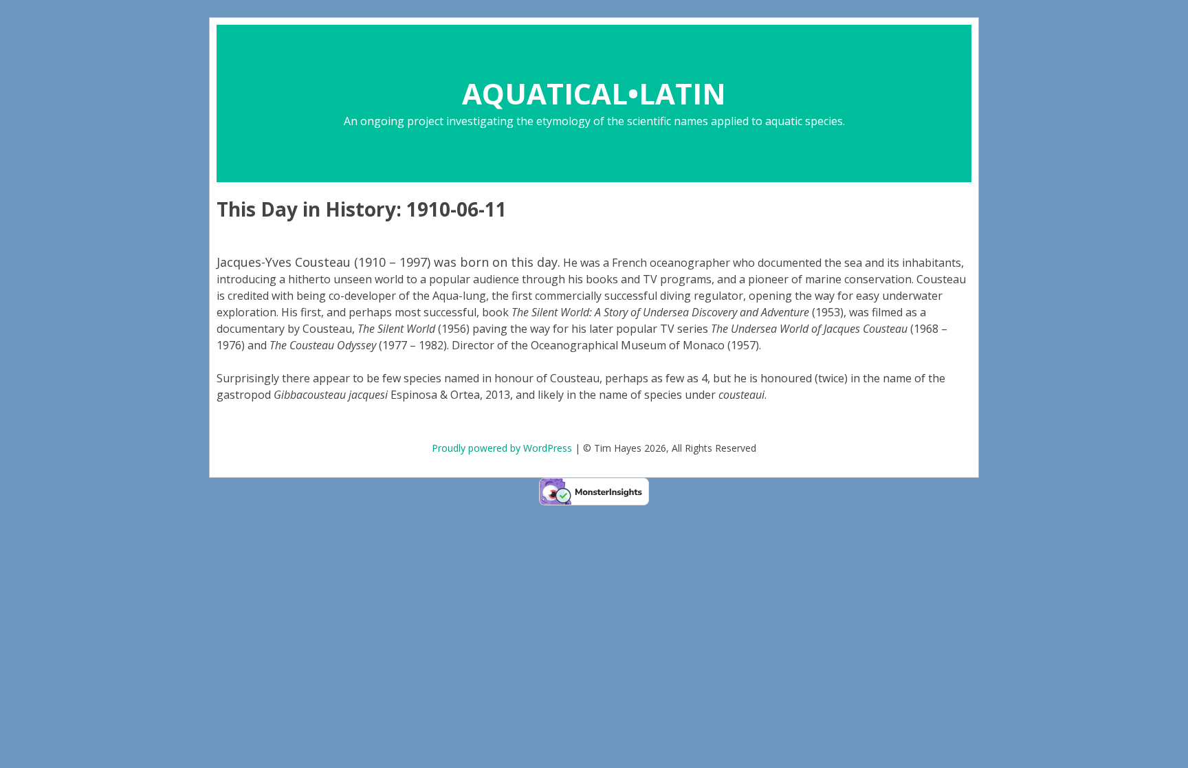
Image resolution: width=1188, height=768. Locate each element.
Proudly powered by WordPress (502, 447)
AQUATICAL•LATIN (594, 93)
